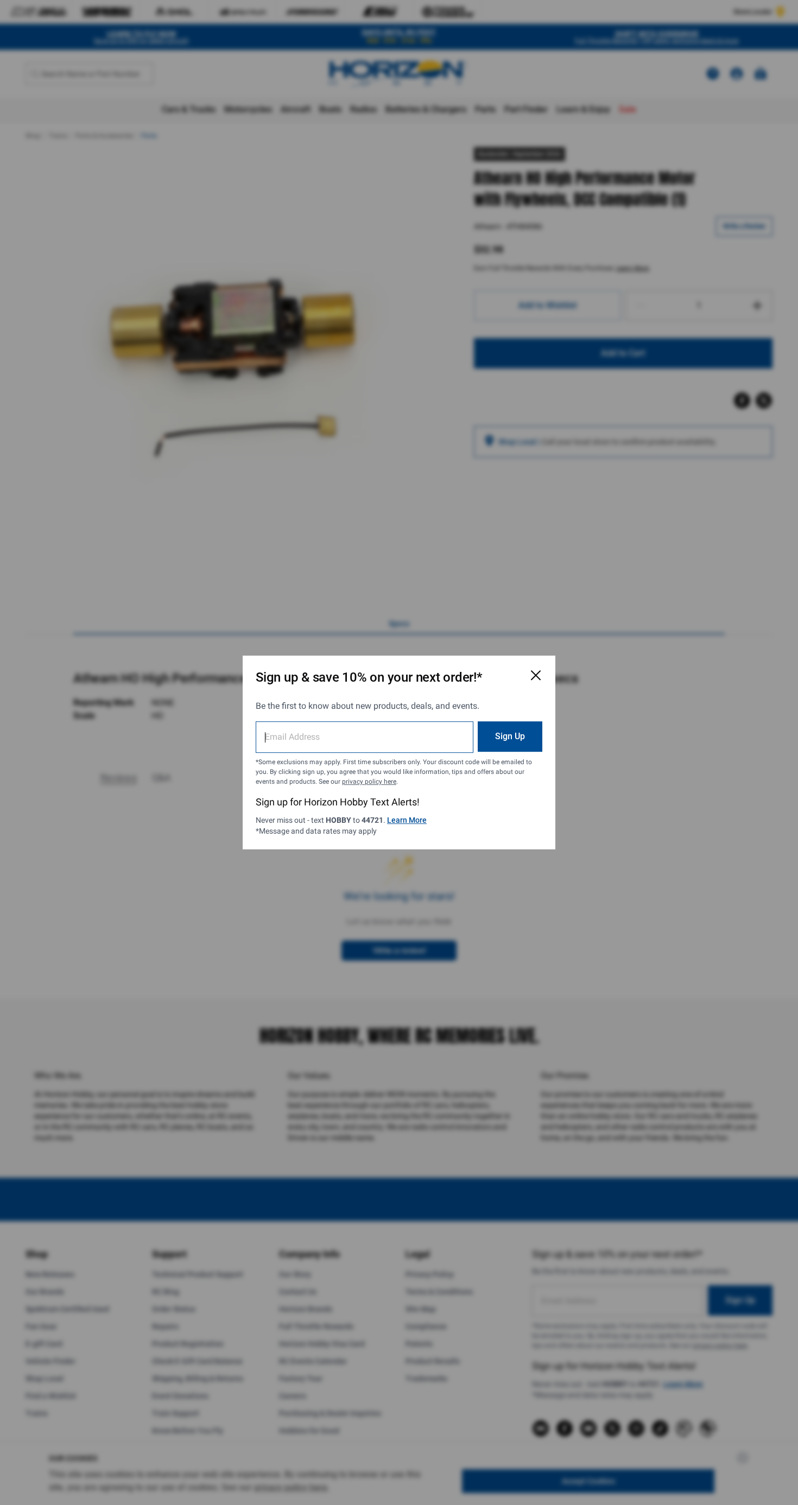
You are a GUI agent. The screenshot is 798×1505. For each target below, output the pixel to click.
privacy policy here (369, 781)
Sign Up (510, 736)
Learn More (407, 820)
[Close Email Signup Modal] (535, 675)
